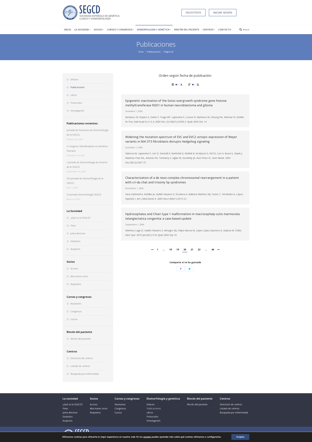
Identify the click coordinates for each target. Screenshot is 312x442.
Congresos (76, 311)
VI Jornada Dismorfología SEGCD (84, 194)
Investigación (77, 110)
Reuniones (75, 303)
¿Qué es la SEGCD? (80, 217)
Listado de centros (80, 366)
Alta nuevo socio (79, 276)
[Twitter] (189, 268)
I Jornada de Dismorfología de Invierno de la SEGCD (87, 164)
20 (184, 249)
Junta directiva (77, 233)
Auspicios (75, 249)
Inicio (141, 51)
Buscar (246, 29)
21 (192, 249)
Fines (73, 225)
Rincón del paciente (80, 338)
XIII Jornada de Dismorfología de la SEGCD (85, 181)
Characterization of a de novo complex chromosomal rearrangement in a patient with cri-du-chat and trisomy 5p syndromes (182, 180)
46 (212, 249)
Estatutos (75, 241)
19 (177, 249)
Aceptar (240, 436)
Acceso (74, 268)
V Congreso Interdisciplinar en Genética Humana (87, 148)
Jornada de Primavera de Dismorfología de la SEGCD (87, 132)
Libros (73, 95)
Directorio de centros (81, 358)
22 (199, 249)
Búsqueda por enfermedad (84, 373)
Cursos (74, 319)
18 (170, 249)
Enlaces (74, 79)
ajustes (147, 436)
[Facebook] (181, 268)
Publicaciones (77, 87)
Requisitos (75, 284)
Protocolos (76, 102)
